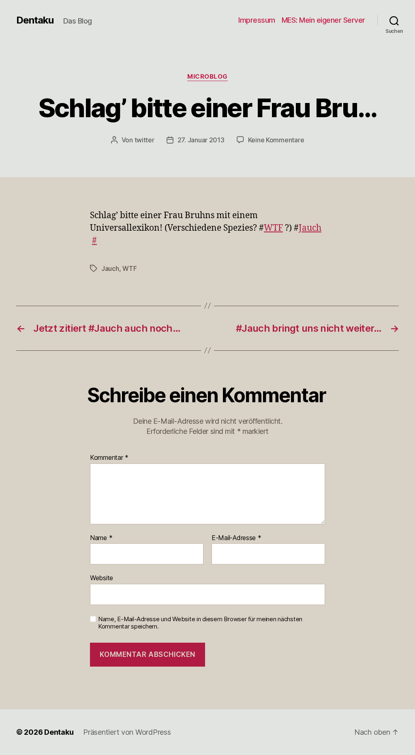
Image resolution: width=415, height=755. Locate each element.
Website (101, 578)
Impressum (256, 20)
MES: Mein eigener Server (323, 20)
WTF (273, 228)
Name (101, 538)
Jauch (310, 228)
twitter (144, 140)
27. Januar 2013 (201, 140)
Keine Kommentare (276, 140)
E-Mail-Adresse (236, 538)
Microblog (207, 76)
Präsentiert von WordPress (127, 732)
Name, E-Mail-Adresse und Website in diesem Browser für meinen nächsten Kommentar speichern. (200, 623)
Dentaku (34, 20)
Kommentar (109, 457)
